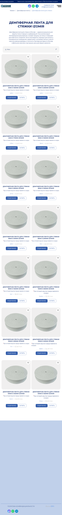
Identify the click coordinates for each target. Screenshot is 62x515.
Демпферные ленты (23, 10)
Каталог (12, 10)
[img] (6, 6)
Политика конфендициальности (21, 506)
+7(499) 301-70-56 (49, 5)
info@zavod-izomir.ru (48, 7)
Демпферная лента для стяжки (42, 10)
